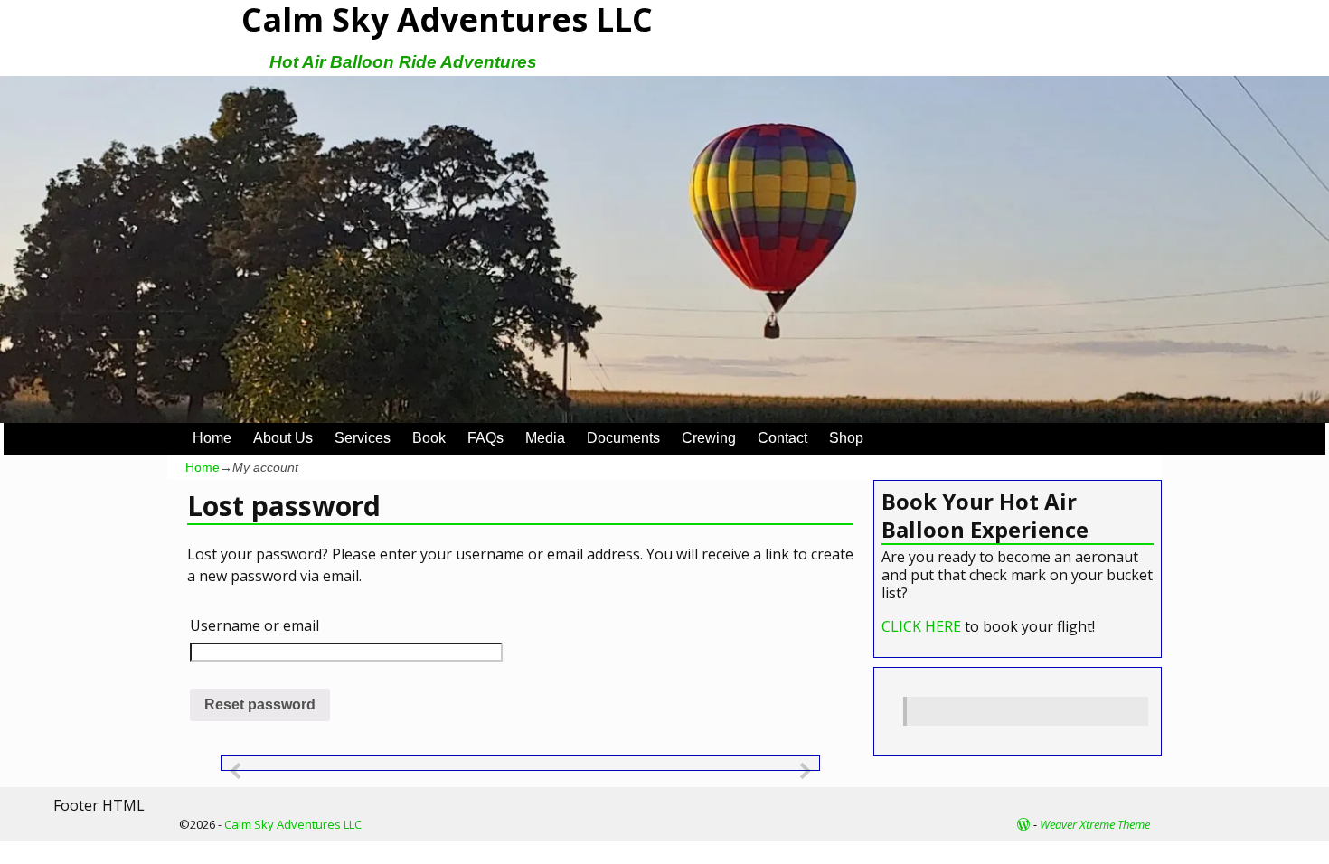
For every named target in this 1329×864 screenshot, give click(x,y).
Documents (623, 438)
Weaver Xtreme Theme (1095, 824)
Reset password (260, 704)
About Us (283, 438)
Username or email (254, 625)
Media (545, 438)
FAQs (485, 438)
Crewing (709, 438)
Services (363, 438)
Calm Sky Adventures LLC (293, 824)
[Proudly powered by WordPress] (1023, 824)
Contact (782, 438)
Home (212, 438)
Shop (846, 438)
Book (429, 438)
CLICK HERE (921, 626)
